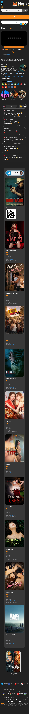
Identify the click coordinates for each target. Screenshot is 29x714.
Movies (8, 22)
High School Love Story (12, 293)
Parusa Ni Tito (10, 464)
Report (24, 28)
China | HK (12, 302)
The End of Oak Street (12, 635)
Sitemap (20, 701)
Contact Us (12, 701)
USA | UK (12, 344)
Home (3, 22)
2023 (8, 54)
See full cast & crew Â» (14, 72)
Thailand (12, 430)
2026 (7, 254)
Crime (6, 73)
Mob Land (8, 208)
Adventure (8, 637)
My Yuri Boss (9, 592)
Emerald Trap (9, 549)
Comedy (8, 338)
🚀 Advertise (7, 49)
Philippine (12, 259)
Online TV (8, 699)
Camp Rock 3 (9, 336)
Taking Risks (9, 507)
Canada (15, 73)
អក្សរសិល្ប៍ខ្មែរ (22, 699)
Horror (7, 380)
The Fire (8, 421)
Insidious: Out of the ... (11, 379)
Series (7, 423)
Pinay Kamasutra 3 (11, 250)
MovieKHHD (17, 692)
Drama (7, 252)
